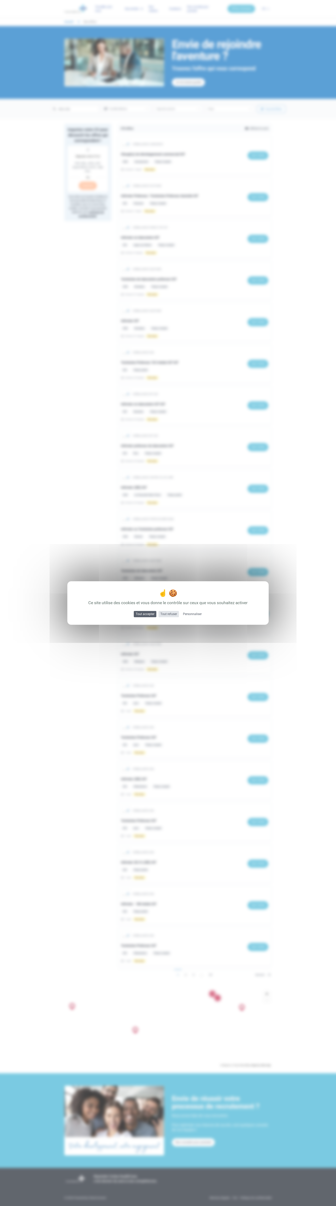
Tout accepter (145, 614)
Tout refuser (168, 614)
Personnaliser (192, 614)
